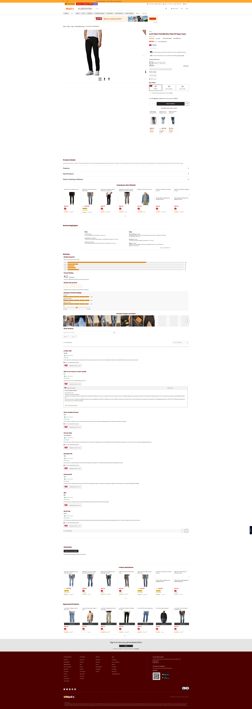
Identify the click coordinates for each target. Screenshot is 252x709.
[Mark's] (91, 4)
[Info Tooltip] (177, 98)
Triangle (81, 666)
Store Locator (66, 671)
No (64, 373)
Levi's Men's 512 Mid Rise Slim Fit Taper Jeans (167, 34)
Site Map (113, 664)
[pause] (67, 1)
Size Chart (185, 65)
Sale (150, 45)
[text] (154, 132)
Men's (68, 26)
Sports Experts (82, 673)
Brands (137, 13)
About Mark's (98, 659)
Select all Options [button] (170, 103)
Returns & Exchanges (67, 666)
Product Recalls (66, 678)
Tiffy (65, 456)
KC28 (65, 513)
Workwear (90, 13)
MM (64, 495)
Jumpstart (97, 671)
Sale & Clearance (119, 13)
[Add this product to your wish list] (187, 104)
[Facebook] (64, 689)
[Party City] (95, 4)
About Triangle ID (99, 666)
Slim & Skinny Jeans (80, 26)
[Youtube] (72, 689)
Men (72, 13)
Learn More (119, 1)
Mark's (81, 664)
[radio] (151, 63)
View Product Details (167, 38)
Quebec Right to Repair (116, 673)
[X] (67, 689)
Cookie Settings (66, 680)
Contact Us (66, 676)
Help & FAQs (66, 669)
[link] (155, 38)
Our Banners (82, 678)
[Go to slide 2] (104, 79)
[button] (166, 8)
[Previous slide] (63, 1)
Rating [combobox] (65, 336)
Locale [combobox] (73, 336)
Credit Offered (151, 3)
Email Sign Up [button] (159, 3)
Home (64, 26)
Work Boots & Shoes (99, 13)
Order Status (175, 8)
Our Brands (98, 662)
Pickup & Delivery (67, 662)
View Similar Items (177, 38)
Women (66, 13)
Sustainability (98, 669)
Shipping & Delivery (67, 664)
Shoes (77, 13)
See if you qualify (180, 55)
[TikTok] (75, 689)
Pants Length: (152, 72)
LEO (65, 414)
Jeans (72, 26)
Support (166, 3)
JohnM (65, 353)
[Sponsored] (126, 19)
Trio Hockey (82, 676)
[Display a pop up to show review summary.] (166, 132)
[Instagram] (70, 689)
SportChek (81, 662)
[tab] (155, 88)
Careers (97, 664)
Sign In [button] (186, 3)
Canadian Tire (82, 659)
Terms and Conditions (116, 662)
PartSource (82, 669)
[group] (68, 208)
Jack (65, 476)
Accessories (109, 13)
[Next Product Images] (144, 56)
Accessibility (114, 666)
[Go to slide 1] (100, 79)
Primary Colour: (153, 59)
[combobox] (181, 342)
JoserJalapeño (67, 435)
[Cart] (186, 8)
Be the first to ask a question (71, 551)
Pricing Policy (114, 669)
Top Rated (154, 45)
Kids (83, 13)
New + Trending (129, 13)
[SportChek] (86, 4)
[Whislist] (181, 8)
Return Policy (114, 671)
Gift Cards (144, 13)
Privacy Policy (114, 659)
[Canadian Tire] (79, 4)
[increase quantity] (155, 104)
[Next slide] (188, 1)
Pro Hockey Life (82, 671)
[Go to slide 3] (109, 79)
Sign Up (155, 661)
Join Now (137, 648)
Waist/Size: (152, 65)
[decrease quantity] (150, 104)
